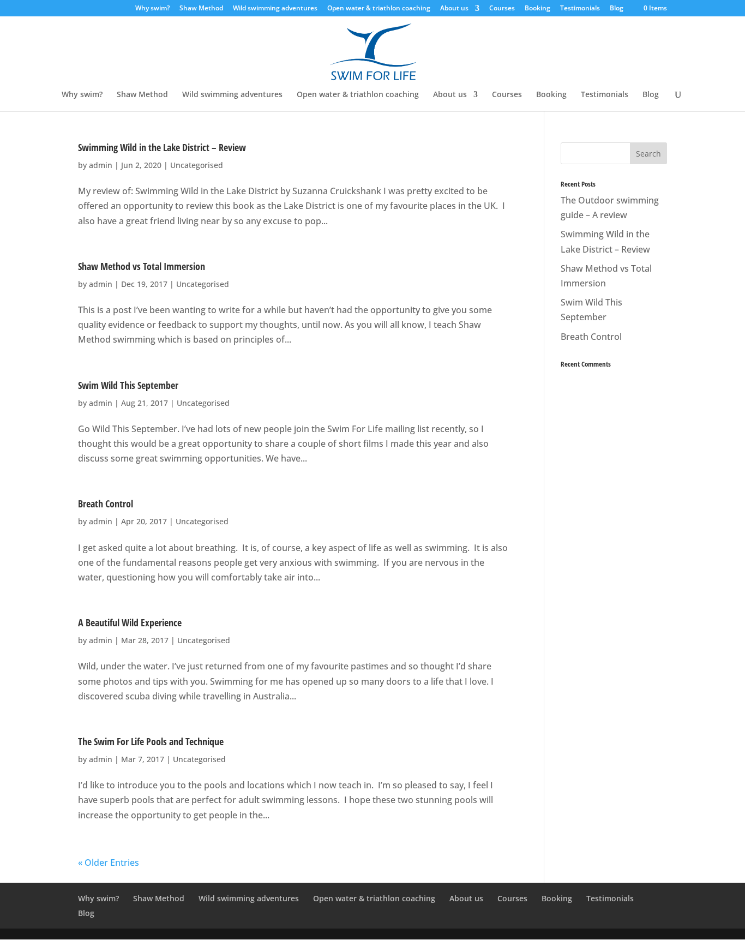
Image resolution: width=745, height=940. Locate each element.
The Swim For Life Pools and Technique (151, 741)
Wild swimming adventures (275, 9)
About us (454, 9)
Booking (537, 9)
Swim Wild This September (128, 385)
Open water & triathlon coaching (378, 9)
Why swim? (152, 9)
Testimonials (580, 9)
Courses (502, 9)
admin (100, 165)
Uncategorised (196, 165)
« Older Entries (108, 863)
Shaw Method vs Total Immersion (141, 266)
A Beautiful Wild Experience (130, 622)
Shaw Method (201, 9)
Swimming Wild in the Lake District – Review (162, 147)
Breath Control (105, 503)
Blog (616, 9)
